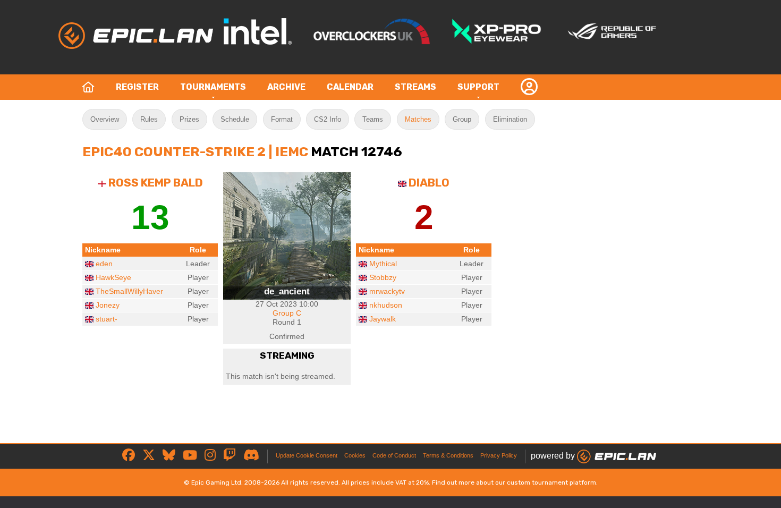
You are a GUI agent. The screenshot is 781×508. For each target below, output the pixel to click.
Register (137, 87)
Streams (415, 87)
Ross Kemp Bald (155, 182)
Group (462, 119)
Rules (149, 119)
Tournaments (213, 87)
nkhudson (385, 305)
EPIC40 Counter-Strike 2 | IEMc (195, 151)
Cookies (355, 455)
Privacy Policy (498, 455)
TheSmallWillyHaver (129, 291)
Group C (287, 313)
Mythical (383, 263)
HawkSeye (113, 277)
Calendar (350, 87)
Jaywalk (382, 319)
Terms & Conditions (448, 455)
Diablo (429, 182)
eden (104, 263)
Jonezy (108, 305)
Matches (418, 119)
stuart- (106, 319)
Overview (104, 119)
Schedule (234, 119)
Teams (372, 119)
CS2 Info (327, 119)
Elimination (510, 119)
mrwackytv (387, 291)
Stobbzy (382, 277)
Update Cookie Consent (306, 455)
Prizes (189, 119)
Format (282, 119)
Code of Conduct (394, 455)
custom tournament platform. (552, 482)
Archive (286, 87)
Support (478, 87)
